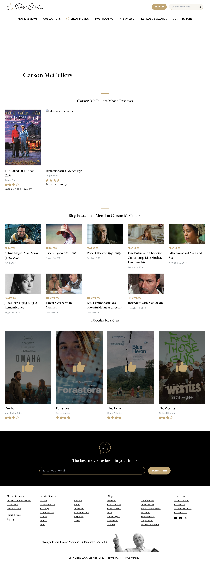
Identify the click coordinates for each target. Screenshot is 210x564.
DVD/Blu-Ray (147, 500)
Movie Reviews (28, 18)
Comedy (44, 508)
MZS (109, 512)
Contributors (182, 18)
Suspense (78, 516)
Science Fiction (81, 512)
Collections (52, 18)
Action (43, 500)
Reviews (111, 500)
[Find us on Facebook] (175, 518)
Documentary (47, 512)
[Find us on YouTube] (180, 518)
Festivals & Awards (153, 18)
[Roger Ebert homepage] (26, 6)
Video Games (147, 504)
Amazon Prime (47, 504)
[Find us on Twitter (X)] (185, 518)
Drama (43, 516)
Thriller (77, 520)
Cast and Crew (14, 508)
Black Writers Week (151, 508)
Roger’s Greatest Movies (19, 500)
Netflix (77, 504)
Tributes (111, 524)
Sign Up (11, 519)
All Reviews (12, 504)
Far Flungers (113, 516)
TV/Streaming (104, 18)
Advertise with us (182, 508)
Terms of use (114, 558)
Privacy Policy (132, 558)
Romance (79, 508)
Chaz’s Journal (114, 504)
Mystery (78, 500)
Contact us (179, 504)
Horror (43, 520)
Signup (159, 6)
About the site (181, 500)
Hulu (42, 524)
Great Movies (79, 18)
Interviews (126, 18)
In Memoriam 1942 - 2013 (94, 542)
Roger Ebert (147, 520)
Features (145, 512)
